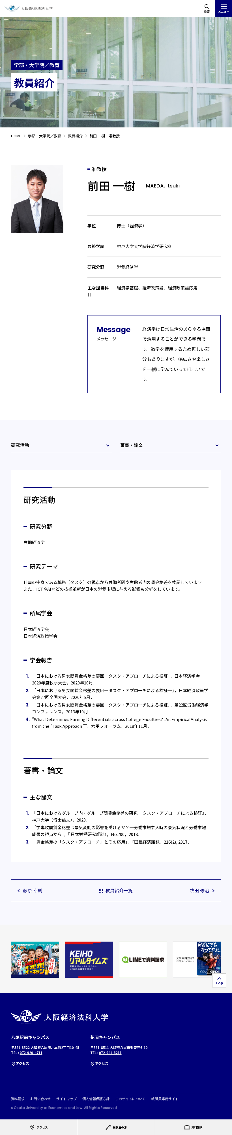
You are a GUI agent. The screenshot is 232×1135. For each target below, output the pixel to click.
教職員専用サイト (165, 1098)
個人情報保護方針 (95, 1098)
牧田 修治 (199, 890)
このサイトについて (130, 1098)
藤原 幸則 (32, 890)
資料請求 (18, 1098)
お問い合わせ (40, 1098)
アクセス (22, 1063)
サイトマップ (66, 1098)
